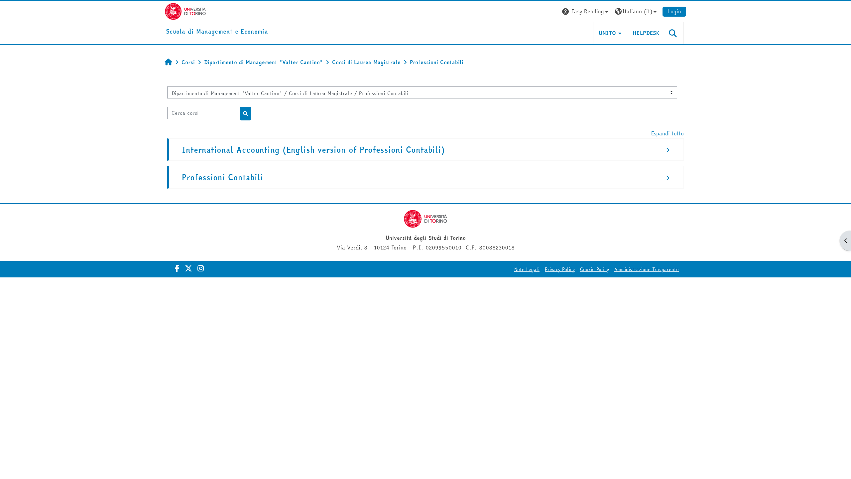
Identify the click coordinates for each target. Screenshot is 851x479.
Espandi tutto (667, 133)
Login (674, 11)
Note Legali (527, 269)
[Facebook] (177, 268)
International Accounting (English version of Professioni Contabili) (313, 150)
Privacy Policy (560, 269)
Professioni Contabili (222, 177)
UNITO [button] (607, 33)
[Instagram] (200, 268)
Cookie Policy (594, 269)
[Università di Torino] (185, 11)
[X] (188, 268)
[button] (586, 11)
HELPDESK (646, 33)
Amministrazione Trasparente (646, 269)
